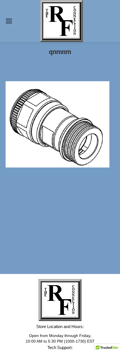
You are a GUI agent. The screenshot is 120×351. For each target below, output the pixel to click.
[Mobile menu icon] (9, 21)
